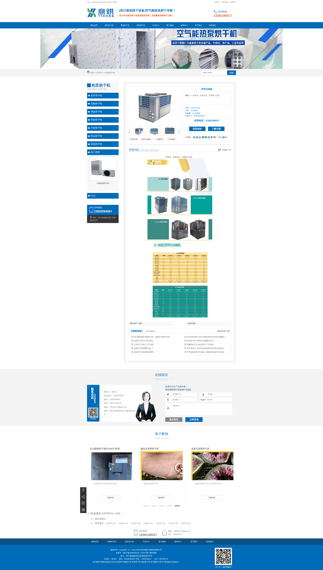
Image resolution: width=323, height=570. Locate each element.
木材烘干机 (96, 128)
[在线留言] (83, 503)
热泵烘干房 (145, 562)
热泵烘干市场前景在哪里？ (144, 352)
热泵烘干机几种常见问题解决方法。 (201, 341)
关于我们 (198, 25)
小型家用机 (191, 323)
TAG (93, 195)
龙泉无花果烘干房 (179, 448)
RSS (143, 553)
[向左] (129, 133)
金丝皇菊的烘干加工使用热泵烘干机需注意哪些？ (206, 337)
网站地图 (225, 2)
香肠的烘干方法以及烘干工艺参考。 (201, 344)
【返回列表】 (221, 331)
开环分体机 (206, 89)
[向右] (178, 133)
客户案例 (170, 25)
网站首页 (94, 25)
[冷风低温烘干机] (103, 180)
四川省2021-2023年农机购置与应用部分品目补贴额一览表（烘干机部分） (207, 348)
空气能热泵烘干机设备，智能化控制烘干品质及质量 (207, 352)
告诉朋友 (172, 139)
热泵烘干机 (110, 73)
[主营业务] (83, 510)
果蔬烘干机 (125, 25)
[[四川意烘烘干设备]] (100, 13)
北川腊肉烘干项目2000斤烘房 (83, 448)
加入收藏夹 (147, 139)
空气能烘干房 (156, 562)
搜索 (232, 73)
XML (147, 553)
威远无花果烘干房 (128, 448)
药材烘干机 (141, 25)
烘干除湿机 (166, 562)
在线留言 (217, 2)
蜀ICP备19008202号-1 (132, 553)
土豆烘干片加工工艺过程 (143, 344)
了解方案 (216, 128)
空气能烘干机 (126, 562)
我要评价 (160, 139)
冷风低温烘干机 (103, 183)
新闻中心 (184, 25)
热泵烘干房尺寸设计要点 (143, 341)
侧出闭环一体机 (136, 323)
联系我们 (233, 2)
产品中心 (155, 25)
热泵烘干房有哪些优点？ (143, 348)
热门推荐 (95, 152)
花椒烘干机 (96, 103)
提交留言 (173, 419)
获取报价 (197, 128)
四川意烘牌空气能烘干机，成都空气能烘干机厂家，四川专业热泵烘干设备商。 (154, 337)
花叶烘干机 (109, 25)
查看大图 (134, 139)
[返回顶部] (83, 490)
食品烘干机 (96, 136)
